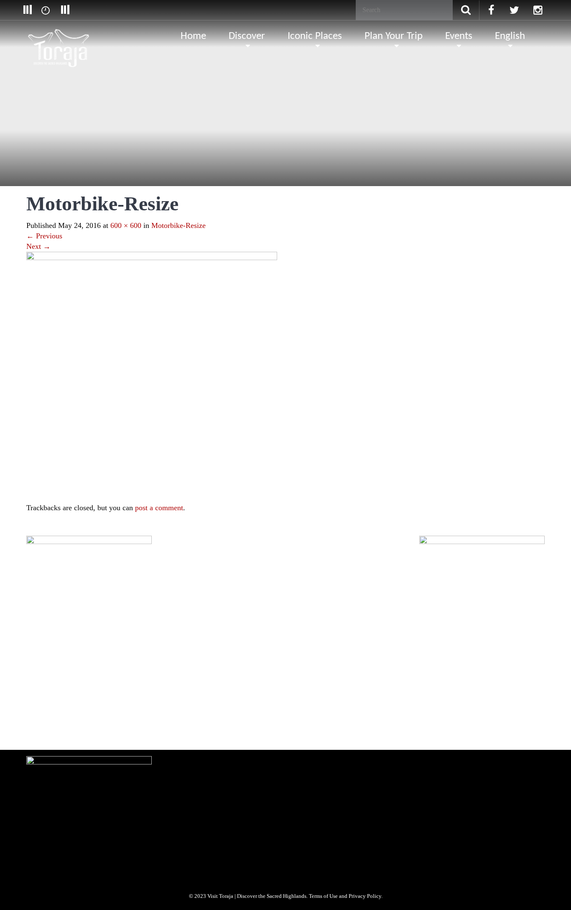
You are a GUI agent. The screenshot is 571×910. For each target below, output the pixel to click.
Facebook (43, 727)
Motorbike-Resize (178, 225)
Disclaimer (209, 675)
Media (102, 675)
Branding (74, 675)
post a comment (159, 508)
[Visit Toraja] (59, 35)
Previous (44, 236)
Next (38, 246)
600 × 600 (125, 225)
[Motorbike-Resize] (151, 376)
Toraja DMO (39, 675)
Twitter (73, 727)
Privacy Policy (172, 675)
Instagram (103, 727)
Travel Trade (133, 675)
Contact (270, 675)
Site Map (241, 675)
